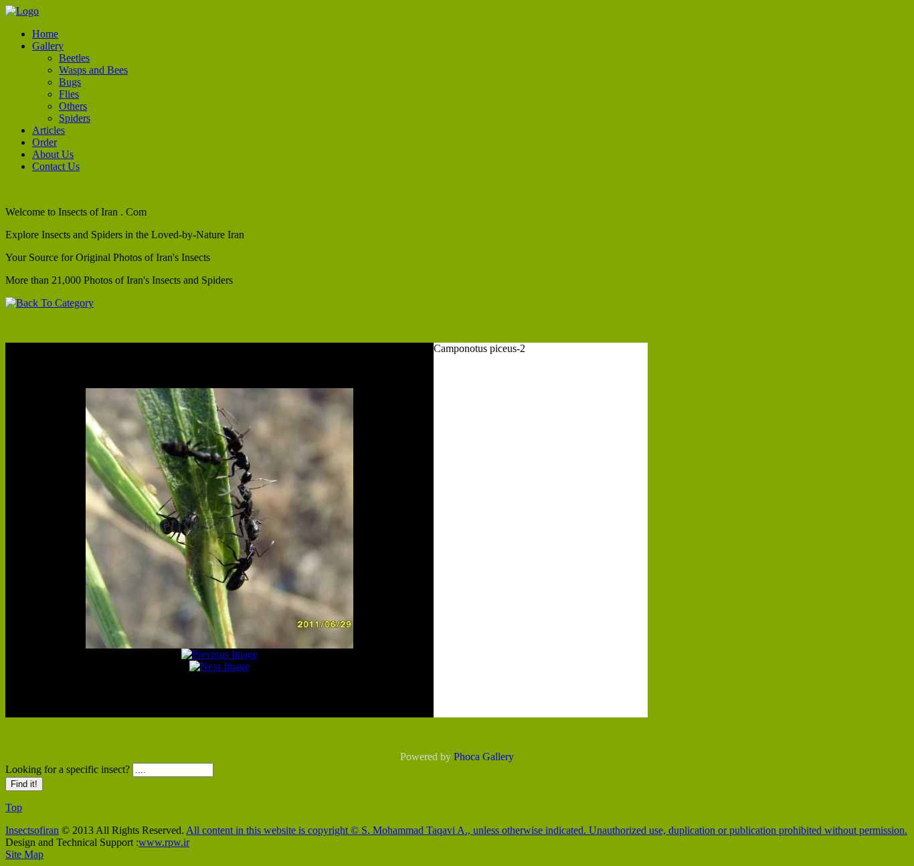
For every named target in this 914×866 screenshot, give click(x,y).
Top (13, 807)
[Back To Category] (49, 303)
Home (45, 33)
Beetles (74, 58)
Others (73, 106)
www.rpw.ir (164, 842)
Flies (69, 94)
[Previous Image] (219, 654)
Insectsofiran (32, 830)
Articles (48, 130)
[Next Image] (219, 666)
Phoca (467, 756)
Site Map (24, 854)
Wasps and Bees (93, 70)
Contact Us (56, 166)
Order (44, 142)
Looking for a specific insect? (68, 769)
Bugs (70, 82)
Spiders (74, 118)
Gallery (48, 46)
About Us (53, 154)
